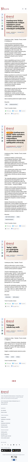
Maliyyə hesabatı (4, 427)
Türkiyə (7, 356)
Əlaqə (2, 421)
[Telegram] (14, 445)
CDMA (18, 216)
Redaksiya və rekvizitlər (5, 419)
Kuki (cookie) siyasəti (5, 437)
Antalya (18, 356)
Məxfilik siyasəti (4, 434)
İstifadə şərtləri (4, 432)
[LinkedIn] (16, 445)
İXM (6, 104)
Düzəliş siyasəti (4, 425)
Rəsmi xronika (4, 412)
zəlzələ (12, 356)
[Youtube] (11, 445)
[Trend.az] (5, 9)
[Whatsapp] (2, 445)
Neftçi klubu (8, 297)
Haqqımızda (3, 417)
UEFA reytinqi (16, 297)
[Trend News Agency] (4, 392)
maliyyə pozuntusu (13, 104)
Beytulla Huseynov (9, 219)
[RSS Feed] (19, 445)
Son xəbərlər (3, 410)
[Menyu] (25, 9)
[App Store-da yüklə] (6, 450)
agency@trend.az (4, 404)
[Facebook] (5, 445)
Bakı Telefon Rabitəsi (10, 216)
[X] (8, 445)
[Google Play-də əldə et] (16, 450)
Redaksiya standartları (5, 423)
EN (11, 459)
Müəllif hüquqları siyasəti (6, 435)
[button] (2, 14)
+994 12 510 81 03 (4, 402)
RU (16, 459)
